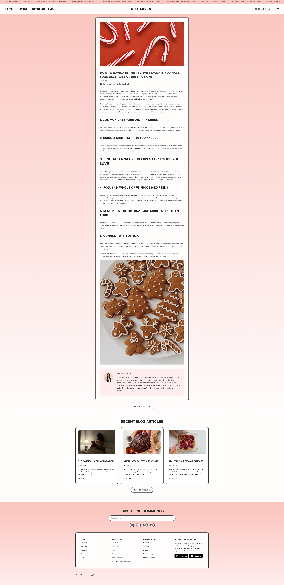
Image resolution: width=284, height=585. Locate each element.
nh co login (260, 9)
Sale (82, 558)
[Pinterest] (152, 525)
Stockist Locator (149, 558)
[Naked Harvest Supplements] (142, 9)
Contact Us (147, 542)
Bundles (84, 550)
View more (82, 479)
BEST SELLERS (38, 9)
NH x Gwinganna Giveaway (121, 561)
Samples (84, 546)
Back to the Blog (142, 490)
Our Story (115, 546)
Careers (115, 554)
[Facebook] (138, 525)
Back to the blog (142, 406)
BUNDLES (24, 9)
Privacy (145, 550)
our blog (110, 177)
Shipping (146, 546)
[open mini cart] (278, 9)
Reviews (115, 542)
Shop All (9, 9)
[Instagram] (132, 525)
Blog (51, 9)
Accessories (85, 554)
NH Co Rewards (117, 558)
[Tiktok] (145, 525)
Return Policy (148, 554)
